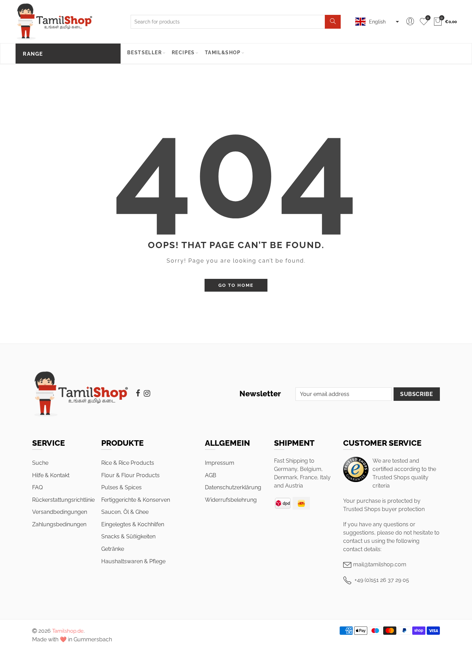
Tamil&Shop (223, 52)
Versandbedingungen (59, 512)
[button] (376, 22)
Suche (40, 463)
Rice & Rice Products (127, 463)
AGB (210, 475)
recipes (183, 52)
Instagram (147, 393)
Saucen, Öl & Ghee (125, 512)
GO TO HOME (236, 285)
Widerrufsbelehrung (231, 500)
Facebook (138, 393)
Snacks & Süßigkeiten (128, 536)
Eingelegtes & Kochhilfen (132, 524)
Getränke (112, 549)
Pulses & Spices (121, 487)
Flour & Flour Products (130, 475)
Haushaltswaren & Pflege (133, 561)
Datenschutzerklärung (233, 487)
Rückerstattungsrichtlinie (63, 500)
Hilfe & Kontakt (50, 475)
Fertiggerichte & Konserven (135, 500)
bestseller (144, 52)
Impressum (219, 463)
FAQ (37, 487)
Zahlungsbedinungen (59, 524)
